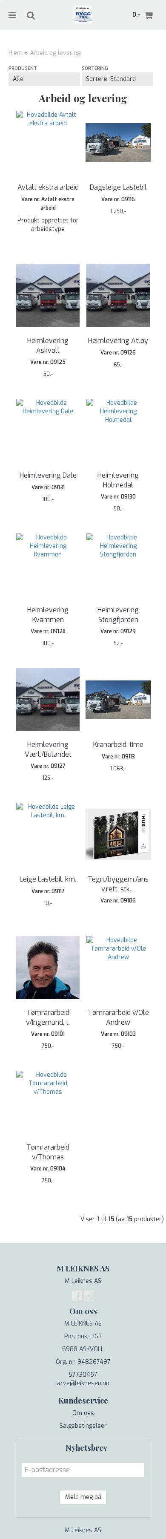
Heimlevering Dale (48, 475)
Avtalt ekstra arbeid (48, 187)
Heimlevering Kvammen (48, 614)
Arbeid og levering (55, 53)
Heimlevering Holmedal (118, 480)
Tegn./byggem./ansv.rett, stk (118, 884)
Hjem (16, 53)
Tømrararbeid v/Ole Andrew (118, 1017)
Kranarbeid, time (118, 744)
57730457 (83, 1375)
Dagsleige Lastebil (118, 187)
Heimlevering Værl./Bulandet (48, 749)
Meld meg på (83, 1497)
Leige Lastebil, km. (48, 879)
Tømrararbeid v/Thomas (47, 1152)
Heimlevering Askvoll (48, 345)
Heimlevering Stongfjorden (118, 614)
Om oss (83, 1413)
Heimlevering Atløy (118, 340)
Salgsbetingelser (83, 1426)
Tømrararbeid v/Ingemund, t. (48, 1017)
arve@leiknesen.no (83, 1383)
